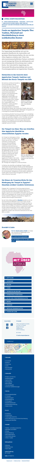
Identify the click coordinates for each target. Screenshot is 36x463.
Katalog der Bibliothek (11, 420)
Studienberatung (10, 399)
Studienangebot (9, 378)
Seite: (6, 456)
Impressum (9, 461)
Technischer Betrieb (10, 436)
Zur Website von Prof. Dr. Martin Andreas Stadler (22, 240)
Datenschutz (17, 461)
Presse (7, 431)
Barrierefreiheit (25, 461)
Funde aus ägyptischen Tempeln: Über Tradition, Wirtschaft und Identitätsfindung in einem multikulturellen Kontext (17, 25)
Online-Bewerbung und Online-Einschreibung (17, 418)
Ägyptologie (30, 21)
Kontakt (19, 321)
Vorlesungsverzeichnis (11, 417)
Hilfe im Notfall (9, 438)
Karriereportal (9, 381)
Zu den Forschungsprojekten (21, 236)
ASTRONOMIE (10, 281)
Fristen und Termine (10, 376)
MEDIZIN (9, 301)
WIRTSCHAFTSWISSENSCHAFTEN (15, 308)
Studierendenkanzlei (11, 402)
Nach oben (8, 448)
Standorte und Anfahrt (11, 429)
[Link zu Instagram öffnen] (6, 324)
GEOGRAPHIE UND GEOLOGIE (14, 291)
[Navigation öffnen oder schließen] (31, 4)
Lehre (7, 366)
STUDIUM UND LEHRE (12, 311)
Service (7, 391)
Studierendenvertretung (11, 404)
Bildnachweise (9, 447)
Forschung (22, 21)
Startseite (8, 357)
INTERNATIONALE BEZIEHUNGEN (15, 294)
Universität (8, 360)
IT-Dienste (8, 396)
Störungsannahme (10, 434)
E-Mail (19, 332)
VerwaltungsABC (10, 385)
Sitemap (8, 445)
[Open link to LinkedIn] (11, 324)
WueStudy (8, 413)
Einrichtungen (9, 367)
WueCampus (9, 415)
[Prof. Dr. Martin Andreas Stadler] (6, 234)
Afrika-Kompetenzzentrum (14, 19)
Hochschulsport (9, 397)
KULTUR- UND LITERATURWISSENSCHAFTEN (17, 298)
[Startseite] (2, 21)
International (9, 369)
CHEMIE (8, 288)
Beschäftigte (9, 383)
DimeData (20, 200)
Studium (8, 362)
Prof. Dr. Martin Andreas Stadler (19, 231)
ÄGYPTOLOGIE (10, 277)
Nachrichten (9, 380)
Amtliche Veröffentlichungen (13, 386)
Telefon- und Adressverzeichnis (13, 428)
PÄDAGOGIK (9, 305)
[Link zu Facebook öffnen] (6, 327)
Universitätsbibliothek (11, 394)
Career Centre (9, 406)
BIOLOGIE (9, 284)
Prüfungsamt (9, 401)
